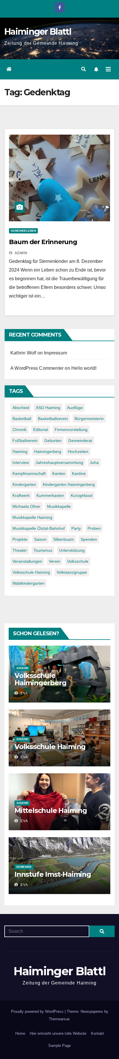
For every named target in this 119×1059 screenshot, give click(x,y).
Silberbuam (63, 539)
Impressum (55, 352)
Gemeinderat (80, 440)
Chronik (19, 429)
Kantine (79, 473)
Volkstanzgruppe (72, 572)
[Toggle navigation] (108, 69)
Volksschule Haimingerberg (40, 679)
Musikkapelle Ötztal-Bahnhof (38, 528)
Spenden (89, 539)
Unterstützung (72, 550)
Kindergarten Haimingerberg (69, 484)
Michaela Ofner (26, 506)
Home (20, 1033)
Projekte (19, 539)
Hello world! (83, 368)
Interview (20, 462)
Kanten (58, 473)
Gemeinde (24, 866)
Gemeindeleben (23, 230)
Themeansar (59, 1019)
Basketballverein (53, 418)
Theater (19, 550)
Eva (23, 693)
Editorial (40, 429)
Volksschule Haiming (31, 572)
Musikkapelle (59, 506)
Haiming (19, 451)
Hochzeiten (78, 451)
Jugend (22, 668)
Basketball (21, 418)
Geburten (53, 440)
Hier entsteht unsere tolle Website (58, 1033)
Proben (94, 528)
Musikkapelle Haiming (32, 517)
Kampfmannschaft (29, 473)
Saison (40, 539)
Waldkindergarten (28, 583)
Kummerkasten (50, 495)
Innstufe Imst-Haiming (52, 874)
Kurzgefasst (81, 495)
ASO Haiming (48, 407)
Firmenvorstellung (71, 429)
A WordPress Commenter (37, 368)
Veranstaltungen (27, 561)
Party (76, 528)
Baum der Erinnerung (43, 242)
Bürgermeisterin (89, 418)
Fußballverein (25, 440)
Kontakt (97, 1033)
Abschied (20, 407)
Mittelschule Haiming (50, 810)
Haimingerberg (47, 451)
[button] (83, 69)
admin (20, 253)
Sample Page (59, 1045)
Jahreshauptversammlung (59, 462)
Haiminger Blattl (37, 31)
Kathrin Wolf (23, 352)
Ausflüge (75, 407)
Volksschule (77, 561)
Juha (94, 462)
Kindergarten (24, 484)
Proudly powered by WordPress (38, 1011)
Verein (54, 561)
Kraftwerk (21, 495)
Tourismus (43, 550)
